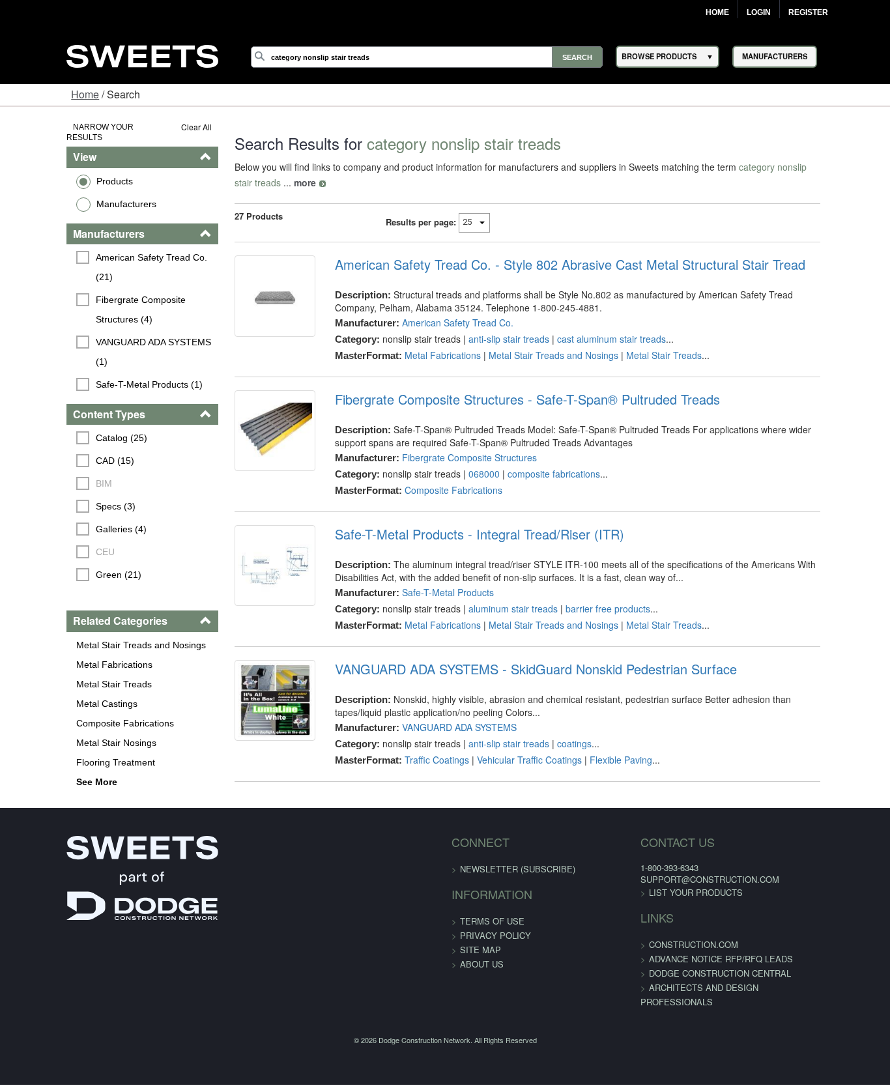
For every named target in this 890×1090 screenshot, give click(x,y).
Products (57, 170)
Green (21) (61, 525)
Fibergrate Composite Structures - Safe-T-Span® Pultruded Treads (508, 384)
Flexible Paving (602, 744)
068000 (465, 458)
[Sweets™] (142, 54)
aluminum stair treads (494, 592)
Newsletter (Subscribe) (517, 845)
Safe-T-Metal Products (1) (91, 334)
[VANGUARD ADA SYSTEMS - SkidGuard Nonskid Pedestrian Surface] (247, 692)
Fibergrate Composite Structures (450, 441)
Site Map (480, 925)
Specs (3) (58, 457)
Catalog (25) (64, 388)
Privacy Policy (495, 911)
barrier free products (589, 592)
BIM (46, 434)
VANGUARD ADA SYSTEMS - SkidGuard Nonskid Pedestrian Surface (517, 653)
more (844, 166)
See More (39, 731)
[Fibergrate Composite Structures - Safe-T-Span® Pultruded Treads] (247, 423)
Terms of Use (492, 897)
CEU (47, 502)
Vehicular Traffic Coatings (510, 744)
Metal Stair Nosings (59, 692)
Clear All (161, 126)
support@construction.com (687, 856)
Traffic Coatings (418, 744)
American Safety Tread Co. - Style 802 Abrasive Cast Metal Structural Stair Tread (551, 249)
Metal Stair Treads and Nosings (84, 595)
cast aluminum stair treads (592, 323)
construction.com (671, 921)
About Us (482, 940)
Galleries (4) (63, 479)
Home (717, 12)
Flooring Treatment (58, 712)
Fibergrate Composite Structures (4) (107, 279)
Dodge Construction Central (698, 949)
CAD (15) (57, 411)
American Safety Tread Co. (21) (103, 246)
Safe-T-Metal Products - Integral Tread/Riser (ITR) (460, 518)
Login (759, 12)
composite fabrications (535, 458)
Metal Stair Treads (56, 634)
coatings (555, 727)
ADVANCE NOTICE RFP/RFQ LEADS (699, 935)
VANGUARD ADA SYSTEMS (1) (103, 311)
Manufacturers (69, 193)
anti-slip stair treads (490, 323)
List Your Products (674, 869)
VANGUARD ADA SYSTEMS (440, 711)
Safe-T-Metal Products (429, 576)
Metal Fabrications (57, 614)
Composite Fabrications (68, 673)
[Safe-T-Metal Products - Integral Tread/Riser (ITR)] (247, 557)
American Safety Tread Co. (439, 306)
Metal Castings (49, 653)
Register (808, 12)
